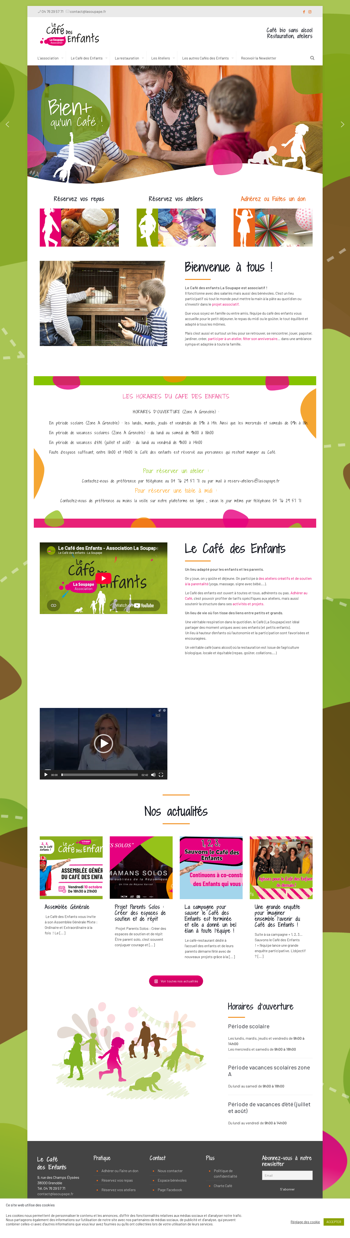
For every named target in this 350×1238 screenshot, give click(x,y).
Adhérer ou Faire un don (119, 1170)
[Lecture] (46, 774)
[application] (103, 744)
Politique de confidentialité (225, 1173)
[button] (7, 124)
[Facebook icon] (304, 12)
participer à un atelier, (225, 338)
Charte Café (223, 1185)
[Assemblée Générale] (71, 867)
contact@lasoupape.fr (88, 11)
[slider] (99, 775)
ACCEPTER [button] (333, 1222)
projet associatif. (226, 304)
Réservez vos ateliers (118, 1189)
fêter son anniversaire (260, 338)
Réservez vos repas (117, 1180)
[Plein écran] (161, 774)
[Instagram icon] (310, 12)
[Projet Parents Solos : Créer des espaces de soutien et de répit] (141, 867)
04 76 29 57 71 (52, 11)
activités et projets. (248, 603)
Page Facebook (170, 1189)
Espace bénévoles (172, 1180)
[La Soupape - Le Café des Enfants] (69, 34)
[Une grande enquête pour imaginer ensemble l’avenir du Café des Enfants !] (281, 867)
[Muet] (153, 774)
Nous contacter (170, 1170)
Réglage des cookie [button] (305, 1222)
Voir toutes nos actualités (179, 981)
